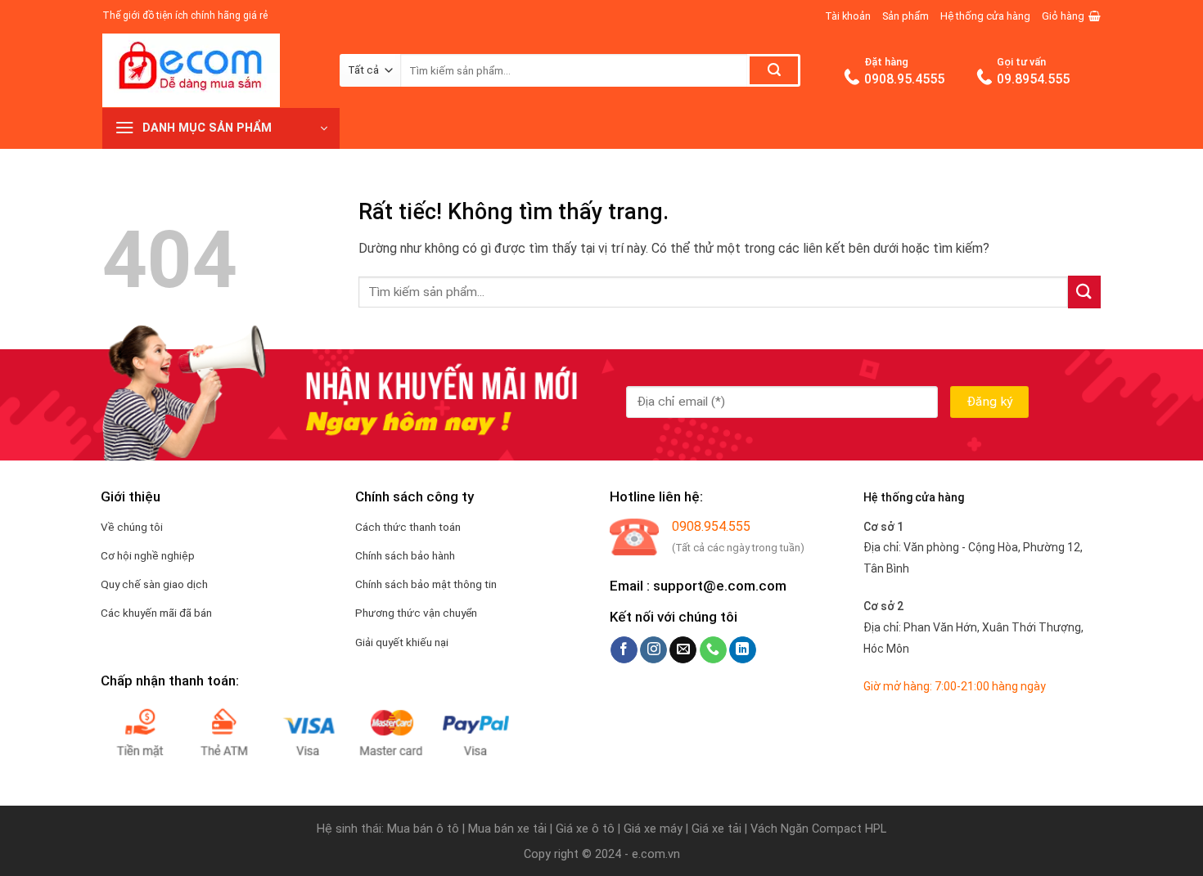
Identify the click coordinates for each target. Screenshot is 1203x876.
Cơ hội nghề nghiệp (148, 555)
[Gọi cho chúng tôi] (713, 650)
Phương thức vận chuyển (416, 612)
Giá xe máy (655, 829)
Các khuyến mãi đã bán (156, 612)
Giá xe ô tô (585, 829)
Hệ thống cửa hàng (985, 16)
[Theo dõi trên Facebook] (624, 650)
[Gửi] (773, 70)
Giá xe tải (716, 829)
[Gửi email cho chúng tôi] (682, 650)
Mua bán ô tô (423, 829)
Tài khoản (848, 16)
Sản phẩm (905, 16)
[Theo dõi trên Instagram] (653, 650)
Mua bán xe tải (507, 829)
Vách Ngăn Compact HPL (818, 829)
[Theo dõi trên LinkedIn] (742, 650)
